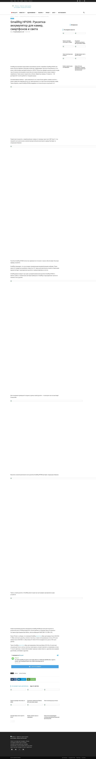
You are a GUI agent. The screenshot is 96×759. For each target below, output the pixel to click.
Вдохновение (31, 12)
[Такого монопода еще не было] (51, 694)
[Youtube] (84, 1)
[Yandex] (82, 1)
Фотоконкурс (62, 12)
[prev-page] (11, 721)
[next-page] (13, 721)
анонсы (16, 673)
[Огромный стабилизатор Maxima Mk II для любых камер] (35, 694)
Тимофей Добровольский (18, 31)
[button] (84, 12)
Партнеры (78, 757)
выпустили (21, 645)
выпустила (38, 636)
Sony (18, 0)
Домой (11, 16)
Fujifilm (21, 0)
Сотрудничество (71, 757)
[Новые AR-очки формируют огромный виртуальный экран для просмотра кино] (51, 709)
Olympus (25, 0)
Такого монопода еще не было (51, 700)
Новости (21, 12)
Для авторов (64, 757)
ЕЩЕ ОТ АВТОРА (34, 686)
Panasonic (30, 0)
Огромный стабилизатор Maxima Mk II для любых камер (80, 42)
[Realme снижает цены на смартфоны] (35, 709)
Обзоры (40, 12)
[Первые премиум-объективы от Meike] (18, 694)
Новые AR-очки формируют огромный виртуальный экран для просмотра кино (51, 717)
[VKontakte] (80, 1)
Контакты (84, 757)
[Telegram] (77, 1)
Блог (53, 12)
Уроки (47, 12)
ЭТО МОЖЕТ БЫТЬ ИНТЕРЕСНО (20, 686)
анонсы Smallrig (22, 673)
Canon (11, 0)
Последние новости (69, 29)
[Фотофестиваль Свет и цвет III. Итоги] (18, 709)
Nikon (15, 0)
